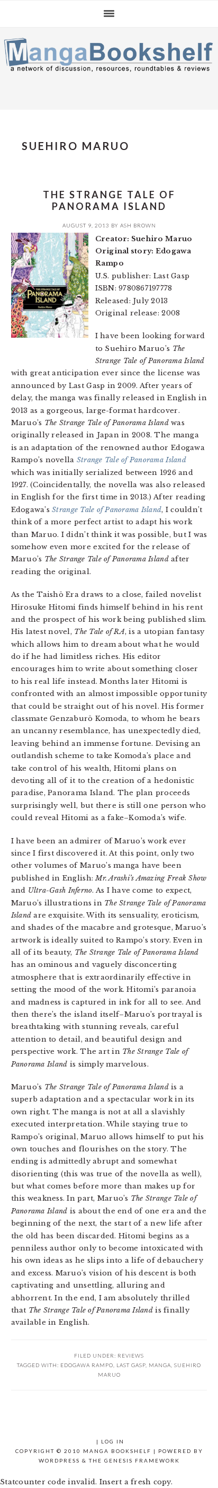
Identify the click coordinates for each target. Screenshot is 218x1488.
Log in (112, 1441)
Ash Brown (138, 225)
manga (160, 1365)
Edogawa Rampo (86, 1365)
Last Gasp (131, 1365)
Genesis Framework (142, 1460)
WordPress (59, 1460)
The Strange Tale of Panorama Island (109, 200)
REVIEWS (130, 1355)
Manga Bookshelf (109, 65)
